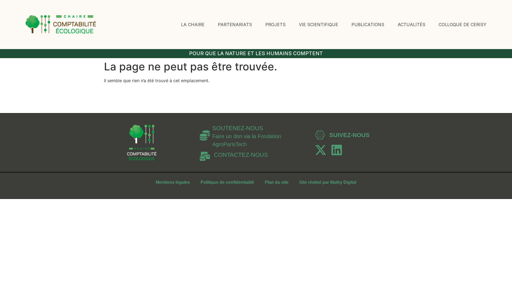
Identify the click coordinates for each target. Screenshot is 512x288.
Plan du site (277, 182)
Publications (367, 24)
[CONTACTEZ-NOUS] (205, 156)
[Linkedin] (337, 150)
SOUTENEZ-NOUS (237, 128)
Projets (275, 24)
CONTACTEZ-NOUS (241, 154)
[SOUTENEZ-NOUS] (205, 135)
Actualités (411, 24)
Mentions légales (173, 182)
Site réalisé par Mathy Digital (327, 182)
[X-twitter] (321, 150)
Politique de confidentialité (227, 182)
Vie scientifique (318, 24)
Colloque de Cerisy (462, 24)
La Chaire (193, 24)
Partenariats (235, 24)
